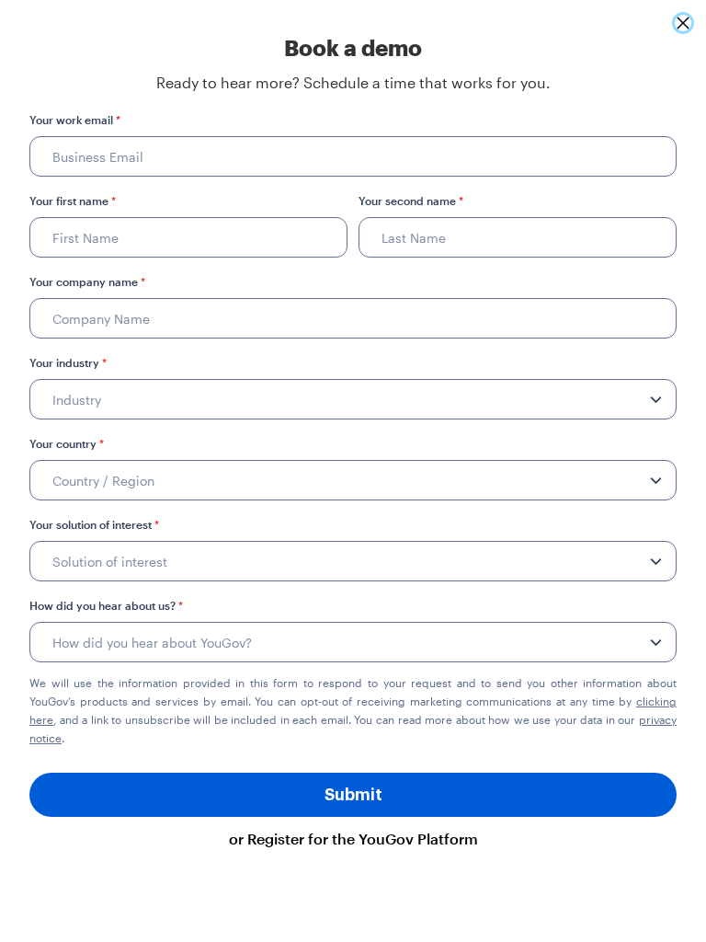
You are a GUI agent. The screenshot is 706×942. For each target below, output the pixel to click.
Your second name (411, 200)
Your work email (74, 119)
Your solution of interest (94, 524)
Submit (353, 795)
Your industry (68, 362)
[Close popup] (683, 23)
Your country (66, 443)
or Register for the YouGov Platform (353, 838)
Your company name (87, 281)
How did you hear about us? (106, 605)
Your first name (72, 200)
